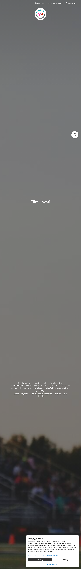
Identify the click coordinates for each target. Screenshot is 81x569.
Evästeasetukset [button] (52, 564)
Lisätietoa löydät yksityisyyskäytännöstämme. (43, 555)
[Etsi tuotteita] (75, 135)
